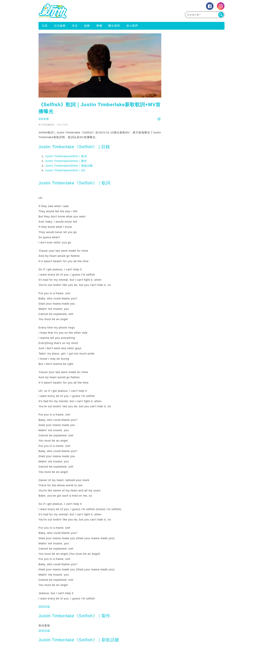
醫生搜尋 (114, 25)
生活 (75, 25)
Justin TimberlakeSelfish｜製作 (66, 160)
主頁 (44, 25)
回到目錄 (44, 606)
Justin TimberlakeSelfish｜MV (65, 170)
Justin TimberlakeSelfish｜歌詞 (66, 156)
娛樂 (87, 25)
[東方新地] (85, 11)
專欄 (99, 25)
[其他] (159, 120)
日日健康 (59, 25)
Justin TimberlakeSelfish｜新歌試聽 (69, 165)
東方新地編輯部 (46, 124)
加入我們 (132, 25)
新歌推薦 (44, 119)
